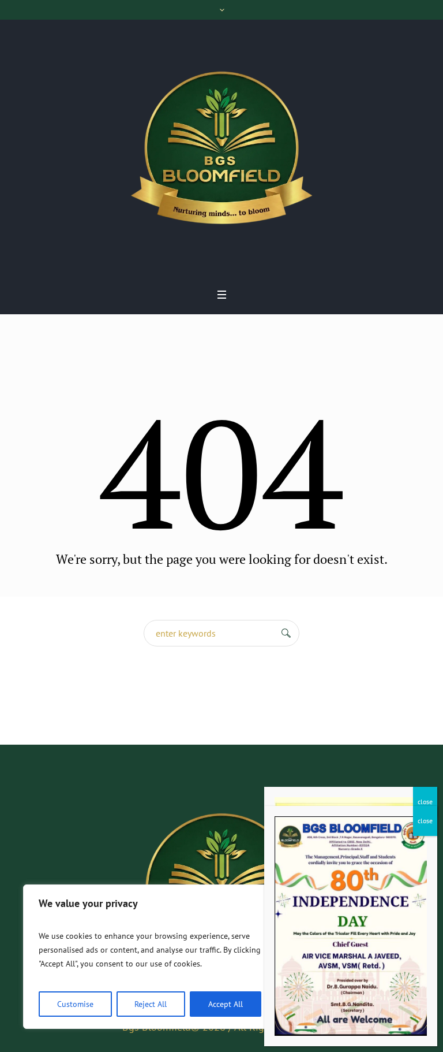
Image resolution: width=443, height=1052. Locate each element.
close (425, 801)
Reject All (150, 1004)
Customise (75, 1004)
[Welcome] (221, 150)
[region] (150, 956)
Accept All (225, 1004)
